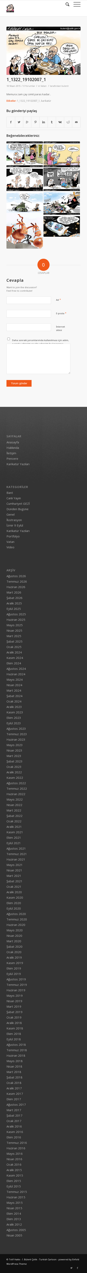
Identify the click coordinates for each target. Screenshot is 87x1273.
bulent (65, 86)
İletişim (11, 453)
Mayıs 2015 (14, 1203)
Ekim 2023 (13, 718)
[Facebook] (77, 1268)
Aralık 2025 (14, 603)
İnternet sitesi (60, 328)
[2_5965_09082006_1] (24, 231)
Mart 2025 (13, 636)
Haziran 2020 (15, 925)
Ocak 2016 (13, 1164)
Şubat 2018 (14, 1077)
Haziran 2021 (15, 859)
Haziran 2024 (15, 674)
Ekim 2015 (13, 1181)
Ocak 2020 (13, 952)
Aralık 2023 (14, 707)
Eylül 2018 (13, 1039)
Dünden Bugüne (17, 509)
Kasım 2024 (14, 658)
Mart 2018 (13, 1072)
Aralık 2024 (14, 652)
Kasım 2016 (14, 1132)
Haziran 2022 (15, 794)
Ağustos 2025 (16, 614)
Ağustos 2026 (16, 576)
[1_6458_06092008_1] (62, 177)
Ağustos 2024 (16, 669)
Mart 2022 (13, 810)
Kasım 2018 (14, 1028)
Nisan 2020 (14, 936)
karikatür (46, 100)
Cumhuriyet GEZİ (18, 503)
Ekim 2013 (13, 1219)
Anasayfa (12, 442)
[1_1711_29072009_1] (24, 153)
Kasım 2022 (14, 778)
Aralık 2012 (14, 1224)
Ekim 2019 (13, 968)
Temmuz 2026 (16, 581)
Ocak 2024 (13, 701)
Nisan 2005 (14, 1235)
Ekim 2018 (13, 1034)
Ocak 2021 (13, 887)
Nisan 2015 (14, 1208)
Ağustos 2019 (16, 979)
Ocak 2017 (13, 1121)
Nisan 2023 (14, 750)
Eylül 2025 (13, 609)
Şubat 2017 (14, 1115)
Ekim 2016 (13, 1137)
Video (10, 547)
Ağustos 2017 (16, 1104)
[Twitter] (71, 1268)
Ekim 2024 (13, 663)
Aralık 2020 (14, 892)
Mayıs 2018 (14, 1061)
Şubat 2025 (14, 641)
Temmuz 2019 (16, 985)
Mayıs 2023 (14, 745)
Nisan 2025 (14, 630)
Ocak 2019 (13, 1017)
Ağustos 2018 (16, 1045)
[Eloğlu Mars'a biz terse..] (62, 225)
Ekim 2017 (13, 1099)
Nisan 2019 (14, 1001)
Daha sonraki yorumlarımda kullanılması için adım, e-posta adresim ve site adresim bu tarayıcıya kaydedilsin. (40, 343)
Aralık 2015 (14, 1170)
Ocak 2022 (13, 821)
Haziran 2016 (15, 1148)
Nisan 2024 (14, 685)
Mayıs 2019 (14, 995)
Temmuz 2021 (16, 854)
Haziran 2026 (15, 587)
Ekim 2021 (13, 837)
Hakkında (12, 448)
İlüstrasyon (14, 520)
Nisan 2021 (14, 870)
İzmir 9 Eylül (14, 525)
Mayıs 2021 (14, 865)
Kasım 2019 (14, 963)
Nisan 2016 (14, 1159)
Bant (9, 493)
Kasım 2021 (14, 832)
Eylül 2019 (13, 974)
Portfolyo (13, 536)
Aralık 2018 (14, 1023)
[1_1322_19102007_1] (43, 51)
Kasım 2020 (14, 897)
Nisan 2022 (14, 805)
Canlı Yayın (13, 498)
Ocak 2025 (13, 647)
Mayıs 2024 (14, 679)
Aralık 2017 (14, 1088)
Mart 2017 (13, 1110)
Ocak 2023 (13, 767)
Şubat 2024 (14, 696)
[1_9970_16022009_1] (24, 177)
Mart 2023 (13, 756)
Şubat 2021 (14, 881)
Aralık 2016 (14, 1126)
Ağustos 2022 (16, 783)
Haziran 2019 (15, 990)
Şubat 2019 (14, 1012)
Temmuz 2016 (16, 1143)
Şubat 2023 (14, 761)
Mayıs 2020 (14, 930)
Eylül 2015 (13, 1186)
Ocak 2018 (13, 1083)
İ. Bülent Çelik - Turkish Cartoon (39, 1259)
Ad (58, 300)
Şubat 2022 (14, 816)
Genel (10, 514)
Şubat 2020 (14, 946)
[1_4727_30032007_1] (62, 153)
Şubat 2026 (14, 598)
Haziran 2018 (15, 1055)
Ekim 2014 (13, 1213)
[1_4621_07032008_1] (24, 201)
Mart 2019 (13, 1006)
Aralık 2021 (14, 827)
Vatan (44, 86)
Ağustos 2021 (16, 848)
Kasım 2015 (14, 1175)
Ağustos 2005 (16, 1230)
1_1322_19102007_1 (26, 79)
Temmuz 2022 (16, 788)
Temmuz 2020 (16, 919)
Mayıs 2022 (14, 799)
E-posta (61, 313)
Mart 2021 (13, 876)
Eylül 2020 (13, 908)
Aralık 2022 (14, 772)
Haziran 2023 (15, 739)
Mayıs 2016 (14, 1154)
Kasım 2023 (14, 712)
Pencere (12, 458)
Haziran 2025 (15, 620)
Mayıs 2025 (14, 625)
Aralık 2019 (14, 957)
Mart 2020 (13, 941)
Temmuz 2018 (16, 1050)
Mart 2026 (13, 592)
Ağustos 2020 (16, 914)
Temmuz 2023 (16, 734)
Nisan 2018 (14, 1066)
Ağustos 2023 (16, 729)
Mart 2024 (13, 690)
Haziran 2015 (15, 1197)
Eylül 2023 (13, 723)
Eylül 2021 (13, 843)
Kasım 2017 (14, 1094)
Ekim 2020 (13, 903)
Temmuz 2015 (16, 1192)
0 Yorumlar (29, 86)
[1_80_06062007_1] (62, 201)
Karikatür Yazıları (18, 464)
